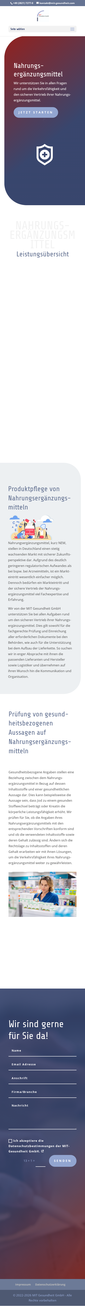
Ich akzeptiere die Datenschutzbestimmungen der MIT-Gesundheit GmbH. (39, 1146)
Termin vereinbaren (42, 949)
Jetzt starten (36, 112)
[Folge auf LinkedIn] (13, 1245)
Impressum (23, 1284)
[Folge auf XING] (21, 1245)
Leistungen (42, 969)
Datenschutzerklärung (50, 1284)
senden (63, 1161)
